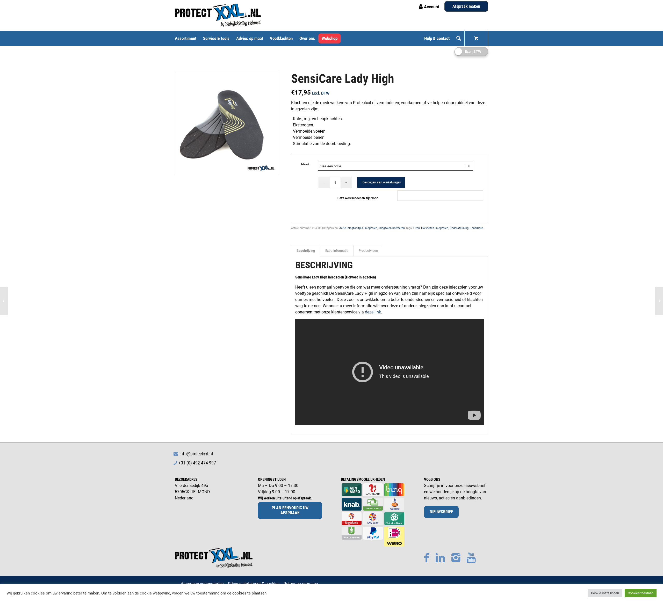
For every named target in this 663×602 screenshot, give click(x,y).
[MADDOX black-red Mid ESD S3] (659, 301)
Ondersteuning (459, 228)
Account (431, 6)
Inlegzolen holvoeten (392, 228)
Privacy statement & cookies (253, 583)
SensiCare (476, 228)
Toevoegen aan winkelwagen (381, 182)
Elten (416, 228)
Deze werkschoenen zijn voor (357, 198)
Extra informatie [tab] (336, 251)
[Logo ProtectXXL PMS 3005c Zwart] (218, 15)
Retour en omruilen (301, 583)
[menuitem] (187, 38)
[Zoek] (458, 38)
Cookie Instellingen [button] (605, 593)
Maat (305, 164)
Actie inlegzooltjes (351, 228)
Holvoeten (427, 228)
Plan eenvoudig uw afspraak (290, 510)
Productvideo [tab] (368, 251)
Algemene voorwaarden (202, 583)
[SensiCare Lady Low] (4, 301)
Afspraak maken (466, 6)
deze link (373, 312)
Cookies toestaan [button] (640, 593)
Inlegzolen (370, 228)
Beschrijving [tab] (306, 251)
